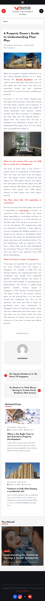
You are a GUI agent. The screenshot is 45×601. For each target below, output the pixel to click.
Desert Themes (23, 591)
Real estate (18, 45)
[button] (38, 522)
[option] (22, 546)
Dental (7, 551)
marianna (9, 45)
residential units (23, 333)
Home (5, 21)
